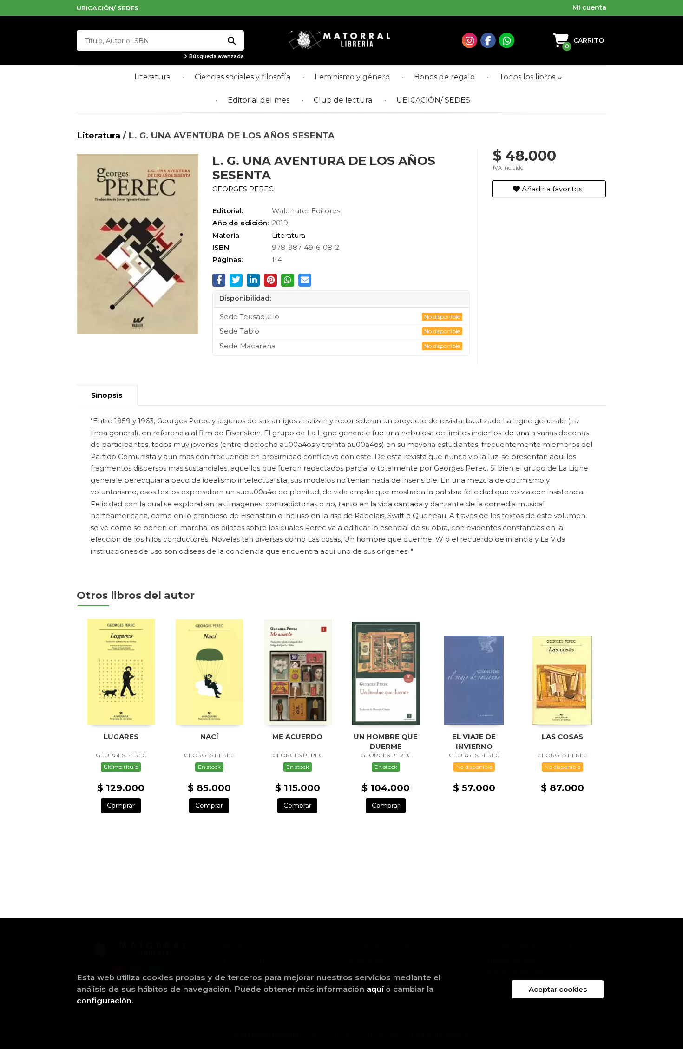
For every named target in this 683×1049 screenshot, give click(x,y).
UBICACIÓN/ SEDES (107, 8)
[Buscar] (231, 40)
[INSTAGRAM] (469, 40)
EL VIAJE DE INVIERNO (474, 741)
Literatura (100, 135)
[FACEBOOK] (488, 40)
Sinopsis (107, 395)
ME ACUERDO (297, 736)
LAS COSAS (562, 736)
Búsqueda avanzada (216, 56)
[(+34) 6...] (506, 40)
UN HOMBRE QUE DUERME (386, 741)
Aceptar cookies (558, 989)
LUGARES (121, 736)
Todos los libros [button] (528, 76)
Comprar (121, 805)
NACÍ (209, 736)
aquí (375, 989)
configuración (104, 1000)
